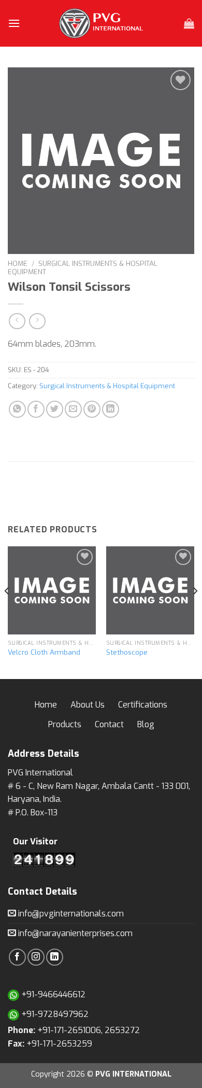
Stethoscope (127, 652)
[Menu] (14, 23)
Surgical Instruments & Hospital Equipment (82, 267)
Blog (145, 724)
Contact (109, 724)
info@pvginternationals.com (70, 913)
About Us (87, 704)
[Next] (195, 611)
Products (64, 724)
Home (17, 263)
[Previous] (7, 611)
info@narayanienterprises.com (74, 933)
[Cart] (189, 23)
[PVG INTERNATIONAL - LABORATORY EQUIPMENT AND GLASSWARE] (101, 23)
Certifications (142, 704)
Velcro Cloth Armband (44, 652)
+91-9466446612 (52, 994)
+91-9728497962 (54, 1014)
